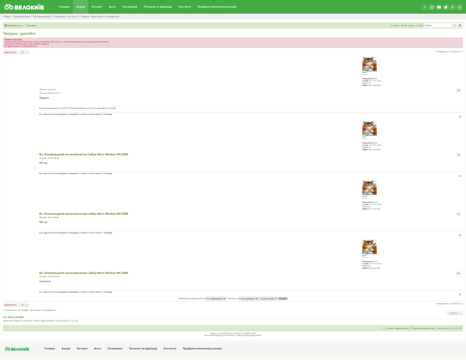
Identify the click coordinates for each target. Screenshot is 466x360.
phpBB (223, 333)
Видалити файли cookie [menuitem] (424, 328)
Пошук (454, 25)
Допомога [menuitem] (32, 25)
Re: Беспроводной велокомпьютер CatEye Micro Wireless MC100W (83, 154)
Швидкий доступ (15, 25)
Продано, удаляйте (19, 34)
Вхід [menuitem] (421, 25)
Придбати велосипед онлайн (217, 6)
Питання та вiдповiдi (158, 6)
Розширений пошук (459, 25)
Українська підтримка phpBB (248, 335)
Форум (80, 6)
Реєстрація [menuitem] (409, 25)
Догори (460, 117)
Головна (64, 6)
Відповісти (10, 52)
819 (375, 79)
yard (364, 72)
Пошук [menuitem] (396, 25)
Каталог (97, 6)
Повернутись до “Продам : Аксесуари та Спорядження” (30, 310)
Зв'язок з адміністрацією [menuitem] (397, 328)
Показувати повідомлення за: (192, 298)
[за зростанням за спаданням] (268, 298)
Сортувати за (233, 298)
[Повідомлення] (40, 93)
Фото (112, 6)
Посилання (129, 6)
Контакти (184, 6)
